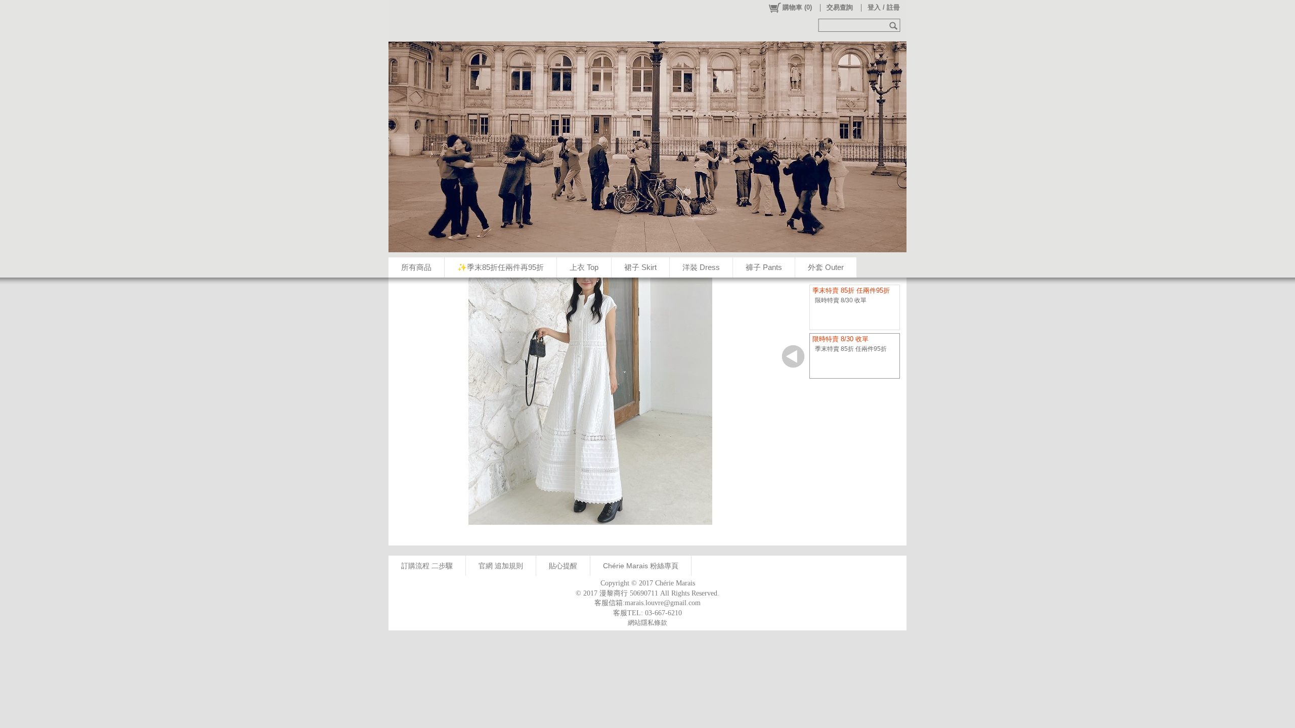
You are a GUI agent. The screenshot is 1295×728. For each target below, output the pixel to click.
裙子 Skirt (640, 267)
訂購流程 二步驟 (427, 566)
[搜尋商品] (894, 25)
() (797, 7)
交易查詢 (840, 7)
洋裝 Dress (701, 267)
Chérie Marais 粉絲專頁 (640, 566)
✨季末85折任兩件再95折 (500, 267)
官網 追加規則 (501, 566)
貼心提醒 (563, 566)
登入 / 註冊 (884, 7)
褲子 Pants (764, 267)
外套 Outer (826, 267)
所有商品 (416, 267)
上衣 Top (584, 267)
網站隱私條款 (647, 622)
